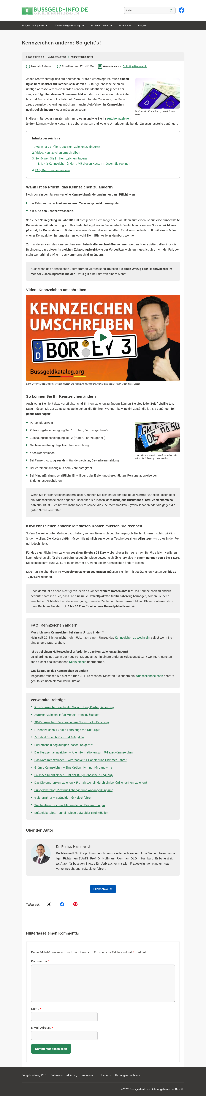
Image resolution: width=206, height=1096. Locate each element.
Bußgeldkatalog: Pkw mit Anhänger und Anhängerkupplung (73, 790)
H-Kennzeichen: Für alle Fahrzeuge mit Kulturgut (67, 730)
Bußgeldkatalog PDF (34, 1075)
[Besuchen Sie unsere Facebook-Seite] (181, 10)
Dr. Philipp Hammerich (135, 66)
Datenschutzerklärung (64, 1075)
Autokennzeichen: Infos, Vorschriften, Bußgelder (66, 715)
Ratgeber (143, 25)
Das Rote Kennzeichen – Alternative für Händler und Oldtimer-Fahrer (80, 760)
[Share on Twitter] (49, 904)
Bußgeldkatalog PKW (33, 25)
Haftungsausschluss (127, 1075)
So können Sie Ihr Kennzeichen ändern (61, 158)
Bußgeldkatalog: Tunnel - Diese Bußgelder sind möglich (71, 813)
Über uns (105, 1075)
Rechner (123, 25)
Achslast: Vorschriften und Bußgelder (59, 737)
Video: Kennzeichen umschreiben (57, 152)
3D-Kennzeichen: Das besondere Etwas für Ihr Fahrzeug (71, 722)
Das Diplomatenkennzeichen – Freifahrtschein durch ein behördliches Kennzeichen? (90, 782)
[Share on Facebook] (62, 904)
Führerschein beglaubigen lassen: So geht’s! (63, 745)
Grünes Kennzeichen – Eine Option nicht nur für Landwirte (73, 767)
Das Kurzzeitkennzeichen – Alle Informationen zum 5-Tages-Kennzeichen (83, 752)
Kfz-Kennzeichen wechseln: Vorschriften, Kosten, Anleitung (74, 707)
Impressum (88, 1075)
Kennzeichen (77, 662)
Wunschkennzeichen (149, 676)
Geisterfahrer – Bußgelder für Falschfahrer (63, 797)
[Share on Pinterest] (75, 904)
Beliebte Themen (100, 25)
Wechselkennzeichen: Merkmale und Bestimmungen (69, 805)
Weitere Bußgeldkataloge (67, 25)
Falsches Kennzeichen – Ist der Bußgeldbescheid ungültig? (73, 775)
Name (36, 1009)
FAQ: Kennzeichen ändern (52, 170)
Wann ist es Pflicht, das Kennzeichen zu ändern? (67, 146)
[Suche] (171, 10)
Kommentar (40, 961)
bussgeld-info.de (35, 56)
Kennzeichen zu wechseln (132, 637)
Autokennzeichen (57, 56)
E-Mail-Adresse (42, 1028)
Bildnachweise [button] (103, 889)
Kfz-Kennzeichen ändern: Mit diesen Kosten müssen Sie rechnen (86, 163)
